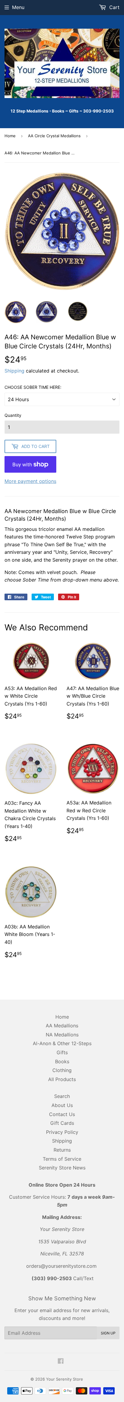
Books (62, 1061)
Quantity (13, 415)
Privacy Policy (62, 1132)
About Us (62, 1105)
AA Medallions (62, 1026)
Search (62, 1096)
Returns (62, 1150)
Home (10, 135)
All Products (62, 1079)
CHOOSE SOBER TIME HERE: (33, 387)
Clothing (62, 1070)
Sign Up (108, 1333)
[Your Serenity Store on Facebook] (60, 1362)
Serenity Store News (62, 1168)
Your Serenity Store (64, 1379)
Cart (113, 7)
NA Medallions (62, 1035)
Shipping (14, 371)
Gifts (62, 1052)
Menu (18, 7)
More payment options (30, 481)
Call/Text (63, 1278)
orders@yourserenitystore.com (61, 1266)
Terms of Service (62, 1159)
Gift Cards (62, 1123)
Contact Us (62, 1114)
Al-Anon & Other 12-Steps (62, 1043)
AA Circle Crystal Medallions (54, 135)
